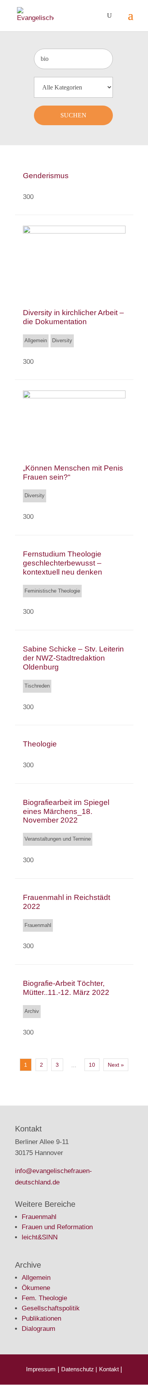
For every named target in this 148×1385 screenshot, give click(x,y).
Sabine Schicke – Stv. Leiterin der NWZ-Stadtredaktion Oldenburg (73, 658)
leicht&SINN (40, 1237)
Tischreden (37, 686)
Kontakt (109, 1369)
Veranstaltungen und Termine (57, 839)
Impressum (41, 1369)
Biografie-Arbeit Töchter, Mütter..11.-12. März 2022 (66, 987)
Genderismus (46, 176)
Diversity (62, 340)
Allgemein (35, 340)
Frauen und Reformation (57, 1227)
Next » (116, 1065)
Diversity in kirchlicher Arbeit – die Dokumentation (73, 317)
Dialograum (38, 1328)
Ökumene (36, 1288)
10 (92, 1065)
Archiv (31, 1011)
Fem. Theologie (44, 1298)
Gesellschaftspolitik (51, 1308)
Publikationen (41, 1318)
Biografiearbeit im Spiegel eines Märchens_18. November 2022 (66, 811)
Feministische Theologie (52, 591)
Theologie (40, 744)
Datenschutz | (79, 1369)
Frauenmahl (37, 925)
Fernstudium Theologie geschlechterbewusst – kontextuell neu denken (62, 563)
